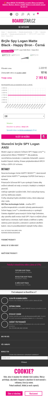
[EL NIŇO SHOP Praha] (13, 284)
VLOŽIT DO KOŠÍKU (23, 136)
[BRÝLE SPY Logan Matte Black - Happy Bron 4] (34, 55)
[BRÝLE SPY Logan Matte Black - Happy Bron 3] (25, 58)
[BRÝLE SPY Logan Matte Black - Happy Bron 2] (15, 55)
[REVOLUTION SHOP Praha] (13, 278)
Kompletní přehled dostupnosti (10, 232)
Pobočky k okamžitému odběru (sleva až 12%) (24, 264)
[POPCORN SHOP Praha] (13, 271)
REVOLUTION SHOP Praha (23, 276)
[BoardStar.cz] (24, 20)
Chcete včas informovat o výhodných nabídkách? (24, 354)
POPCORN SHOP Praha (22, 270)
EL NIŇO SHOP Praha (22, 283)
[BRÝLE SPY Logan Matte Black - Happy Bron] (6, 55)
